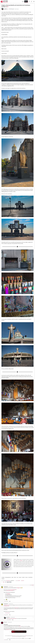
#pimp (12, 577)
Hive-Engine (16, 636)
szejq (24, 636)
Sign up (26, 1)
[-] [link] (33, 586)
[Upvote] (16, 580)
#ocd (17, 577)
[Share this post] (11, 582)
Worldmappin (11, 8)
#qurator (20, 577)
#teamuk (23, 577)
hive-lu (5, 622)
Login (23, 1)
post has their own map (9, 590)
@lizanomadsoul (10, 618)
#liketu (15, 577)
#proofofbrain (30, 577)
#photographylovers (8, 577)
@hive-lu (20, 626)
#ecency (26, 577)
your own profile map (13, 589)
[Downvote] (17, 580)
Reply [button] (9, 601)
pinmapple (6, 586)
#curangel (3, 577)
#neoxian (3, 578)
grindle (6, 8)
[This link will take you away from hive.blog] (6, 599)
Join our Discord (7, 612)
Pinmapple (18, 587)
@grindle (21, 560)
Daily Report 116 (8, 629)
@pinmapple (16, 607)
